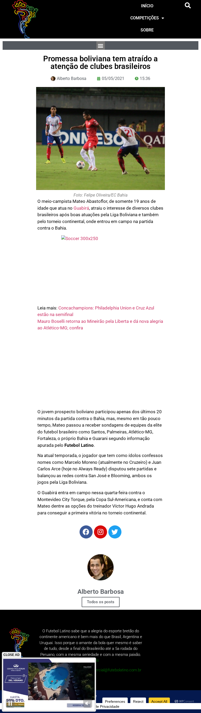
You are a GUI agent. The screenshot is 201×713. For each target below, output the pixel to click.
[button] (187, 5)
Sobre (147, 30)
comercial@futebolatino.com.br (114, 670)
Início (147, 5)
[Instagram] (100, 531)
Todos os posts (100, 602)
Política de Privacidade (100, 706)
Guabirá (81, 208)
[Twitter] (114, 531)
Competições (144, 17)
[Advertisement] (100, 372)
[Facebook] (86, 531)
